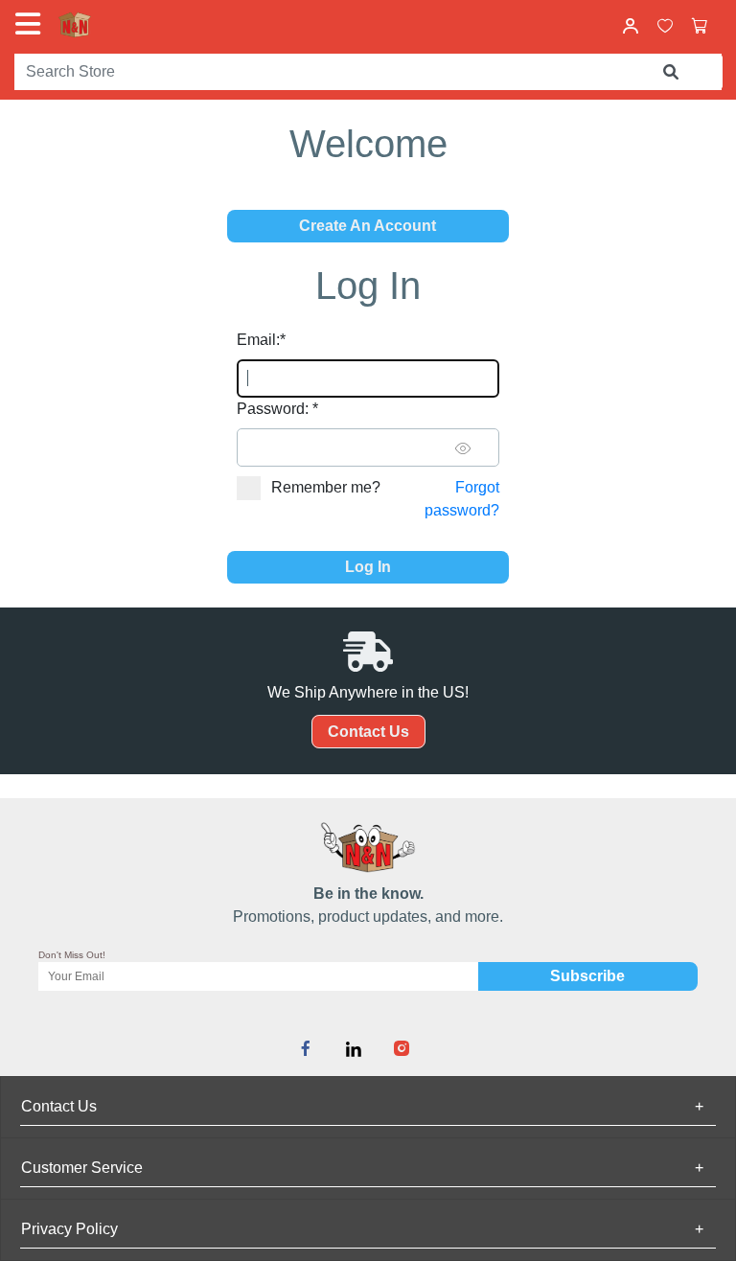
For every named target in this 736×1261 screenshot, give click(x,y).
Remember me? (325, 487)
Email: (261, 340)
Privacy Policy (362, 1229)
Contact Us (368, 731)
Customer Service (362, 1167)
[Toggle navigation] (31, 24)
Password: (277, 409)
